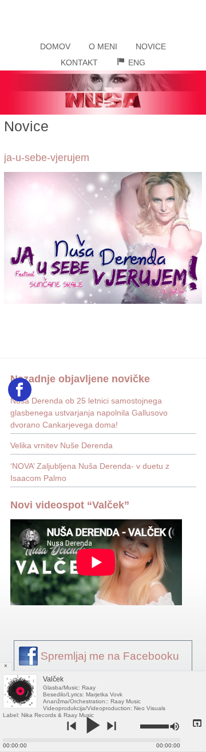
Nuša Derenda (103, 17)
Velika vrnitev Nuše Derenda (61, 445)
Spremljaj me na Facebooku (110, 656)
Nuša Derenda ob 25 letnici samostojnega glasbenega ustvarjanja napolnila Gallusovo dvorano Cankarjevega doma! (89, 412)
